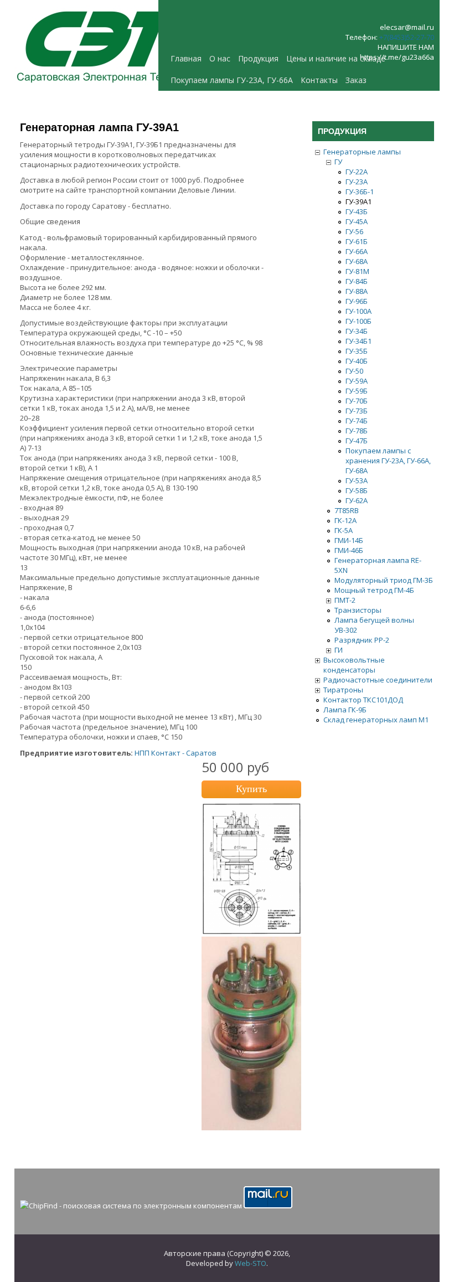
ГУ (338, 162)
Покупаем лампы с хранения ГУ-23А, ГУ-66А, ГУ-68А (388, 460)
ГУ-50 (354, 371)
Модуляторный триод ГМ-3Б (383, 580)
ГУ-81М (357, 271)
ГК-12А (345, 520)
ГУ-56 (354, 231)
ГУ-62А (356, 500)
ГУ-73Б (356, 411)
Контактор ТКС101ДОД (363, 700)
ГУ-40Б (356, 361)
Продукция (258, 58)
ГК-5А (343, 530)
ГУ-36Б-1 (359, 192)
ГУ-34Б (356, 331)
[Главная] (103, 86)
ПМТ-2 (344, 600)
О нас (219, 58)
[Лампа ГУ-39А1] (251, 1128)
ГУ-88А (356, 291)
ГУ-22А (356, 172)
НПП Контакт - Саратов (175, 753)
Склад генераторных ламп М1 (376, 720)
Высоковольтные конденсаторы (354, 665)
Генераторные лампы (362, 152)
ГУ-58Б (356, 490)
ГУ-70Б (356, 401)
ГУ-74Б (356, 421)
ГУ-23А (356, 182)
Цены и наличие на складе (335, 58)
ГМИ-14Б (348, 540)
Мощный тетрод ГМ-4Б (374, 590)
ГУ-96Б (356, 301)
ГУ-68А (356, 261)
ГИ (338, 650)
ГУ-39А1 (358, 201)
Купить (251, 788)
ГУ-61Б (356, 241)
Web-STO (250, 1263)
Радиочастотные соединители (377, 680)
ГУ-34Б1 (358, 341)
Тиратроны (343, 690)
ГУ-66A (356, 251)
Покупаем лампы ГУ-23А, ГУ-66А (232, 80)
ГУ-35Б (356, 351)
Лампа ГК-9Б (345, 710)
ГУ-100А (358, 311)
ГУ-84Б (356, 281)
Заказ (356, 80)
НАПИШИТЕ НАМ (406, 47)
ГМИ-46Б (348, 550)
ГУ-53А (356, 480)
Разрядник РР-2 (361, 640)
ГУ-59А (356, 381)
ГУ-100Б (358, 321)
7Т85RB (346, 510)
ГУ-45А (356, 221)
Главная (186, 58)
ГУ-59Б (356, 391)
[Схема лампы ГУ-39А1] (251, 932)
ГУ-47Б (356, 441)
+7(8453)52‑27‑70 (406, 37)
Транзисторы (357, 610)
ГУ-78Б (356, 431)
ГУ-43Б (356, 211)
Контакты (319, 80)
